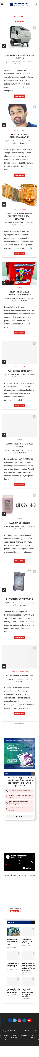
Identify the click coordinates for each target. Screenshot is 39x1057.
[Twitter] (14, 1020)
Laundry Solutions (19, 523)
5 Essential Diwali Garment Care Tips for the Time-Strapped (19, 216)
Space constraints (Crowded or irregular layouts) (18, 803)
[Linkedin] (24, 1020)
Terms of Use (6, 1037)
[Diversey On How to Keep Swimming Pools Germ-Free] (13, 955)
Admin (11, 679)
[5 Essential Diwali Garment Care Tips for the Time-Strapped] (19, 194)
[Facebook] (10, 1020)
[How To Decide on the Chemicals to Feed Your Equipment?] (13, 981)
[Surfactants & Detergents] (19, 657)
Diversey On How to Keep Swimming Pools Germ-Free (13, 965)
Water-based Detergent (20, 371)
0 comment (22, 64)
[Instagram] (19, 1020)
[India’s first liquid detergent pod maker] (19, 273)
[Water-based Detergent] (19, 352)
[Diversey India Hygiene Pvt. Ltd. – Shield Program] (28, 931)
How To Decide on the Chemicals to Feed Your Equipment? (13, 991)
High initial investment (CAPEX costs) (20, 791)
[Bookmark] (34, 27)
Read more (19, 96)
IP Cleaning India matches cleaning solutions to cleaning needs (13, 942)
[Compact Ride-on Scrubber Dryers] (19, 425)
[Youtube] (29, 1020)
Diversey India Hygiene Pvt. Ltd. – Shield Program (27, 941)
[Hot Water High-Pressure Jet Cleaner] (19, 36)
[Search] (37, 4)
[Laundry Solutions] (19, 504)
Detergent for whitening (19, 599)
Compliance (24, 1035)
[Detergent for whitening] (19, 580)
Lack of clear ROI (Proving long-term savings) (20, 809)
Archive (11, 922)
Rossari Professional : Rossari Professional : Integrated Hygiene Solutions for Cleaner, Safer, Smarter (28, 967)
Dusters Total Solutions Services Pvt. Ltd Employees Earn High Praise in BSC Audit (27, 992)
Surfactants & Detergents (19, 675)
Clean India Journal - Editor (16, 298)
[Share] (4, 46)
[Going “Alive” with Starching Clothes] (19, 115)
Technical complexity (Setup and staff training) (20, 796)
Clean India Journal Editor (16, 62)
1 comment (23, 529)
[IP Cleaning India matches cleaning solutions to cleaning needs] (13, 931)
